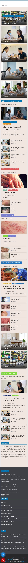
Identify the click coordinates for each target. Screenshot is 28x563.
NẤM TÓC (13, 209)
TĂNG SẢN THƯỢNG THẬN (7, 17)
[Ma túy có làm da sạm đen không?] (5, 142)
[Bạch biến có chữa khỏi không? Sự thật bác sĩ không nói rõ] (5, 437)
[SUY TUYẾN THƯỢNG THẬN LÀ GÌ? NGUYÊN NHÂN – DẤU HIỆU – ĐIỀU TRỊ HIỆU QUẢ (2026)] (14, 12)
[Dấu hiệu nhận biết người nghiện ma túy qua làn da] (14, 113)
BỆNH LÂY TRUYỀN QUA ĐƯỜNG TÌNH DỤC (10, 519)
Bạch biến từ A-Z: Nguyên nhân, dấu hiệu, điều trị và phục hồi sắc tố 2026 (13, 75)
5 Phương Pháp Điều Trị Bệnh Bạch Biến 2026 (13, 39)
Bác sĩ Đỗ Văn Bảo (12, 23)
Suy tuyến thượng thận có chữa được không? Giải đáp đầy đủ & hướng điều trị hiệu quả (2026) (13, 363)
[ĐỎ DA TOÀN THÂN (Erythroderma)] (5, 321)
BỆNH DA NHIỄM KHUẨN (6, 508)
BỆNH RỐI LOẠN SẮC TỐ (7, 395)
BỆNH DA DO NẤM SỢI (16, 202)
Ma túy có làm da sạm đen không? (16, 141)
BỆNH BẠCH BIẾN (15, 395)
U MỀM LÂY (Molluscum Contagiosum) (16, 255)
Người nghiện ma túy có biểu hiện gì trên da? (17, 148)
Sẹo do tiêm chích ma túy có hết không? (18, 155)
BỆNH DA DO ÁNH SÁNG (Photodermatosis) (16, 298)
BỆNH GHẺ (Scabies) (10, 192)
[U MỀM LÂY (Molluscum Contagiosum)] (5, 256)
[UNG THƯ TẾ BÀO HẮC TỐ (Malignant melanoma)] (5, 314)
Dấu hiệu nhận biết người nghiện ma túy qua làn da (12, 128)
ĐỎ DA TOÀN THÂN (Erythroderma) (15, 319)
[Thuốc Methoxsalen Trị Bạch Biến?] (14, 53)
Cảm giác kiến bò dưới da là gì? (18, 162)
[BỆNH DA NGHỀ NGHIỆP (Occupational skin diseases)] (14, 274)
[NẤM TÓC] (5, 210)
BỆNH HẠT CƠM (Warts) (16, 248)
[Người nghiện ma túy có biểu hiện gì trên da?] (5, 149)
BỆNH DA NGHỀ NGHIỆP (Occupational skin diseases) (13, 287)
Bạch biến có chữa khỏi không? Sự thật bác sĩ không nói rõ (18, 436)
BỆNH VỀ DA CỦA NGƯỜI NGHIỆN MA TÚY (9, 121)
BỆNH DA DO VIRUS (5, 505)
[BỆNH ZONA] (14, 227)
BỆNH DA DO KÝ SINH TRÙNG (13, 189)
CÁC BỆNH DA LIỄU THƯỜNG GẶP (18, 283)
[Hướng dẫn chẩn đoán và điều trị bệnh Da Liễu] (3, 5)
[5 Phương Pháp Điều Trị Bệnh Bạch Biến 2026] (14, 34)
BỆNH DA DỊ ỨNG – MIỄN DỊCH (8, 521)
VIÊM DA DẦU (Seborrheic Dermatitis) (16, 326)
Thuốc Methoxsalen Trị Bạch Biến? (10, 58)
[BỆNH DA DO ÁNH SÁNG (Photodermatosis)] (5, 300)
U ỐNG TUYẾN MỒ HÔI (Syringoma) (16, 305)
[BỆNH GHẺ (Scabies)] (14, 181)
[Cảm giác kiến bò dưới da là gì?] (5, 163)
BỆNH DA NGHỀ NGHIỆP (7, 283)
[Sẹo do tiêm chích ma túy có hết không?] (5, 156)
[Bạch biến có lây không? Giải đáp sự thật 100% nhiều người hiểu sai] (14, 89)
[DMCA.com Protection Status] (5, 494)
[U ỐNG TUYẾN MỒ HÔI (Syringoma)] (5, 307)
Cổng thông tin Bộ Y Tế (6, 524)
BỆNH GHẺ (5, 189)
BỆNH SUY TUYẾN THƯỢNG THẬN (18, 17)
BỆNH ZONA (7, 239)
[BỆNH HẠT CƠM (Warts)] (5, 249)
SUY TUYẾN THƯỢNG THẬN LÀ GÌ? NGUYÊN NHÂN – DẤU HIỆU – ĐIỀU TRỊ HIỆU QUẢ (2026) (13, 20)
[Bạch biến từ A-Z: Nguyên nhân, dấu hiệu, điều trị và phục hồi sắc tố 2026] (14, 71)
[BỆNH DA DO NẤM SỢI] (5, 203)
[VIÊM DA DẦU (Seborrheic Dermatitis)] (5, 328)
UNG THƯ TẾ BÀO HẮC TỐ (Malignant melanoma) (16, 312)
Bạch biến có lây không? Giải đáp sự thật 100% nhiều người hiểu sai (13, 93)
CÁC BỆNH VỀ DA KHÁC (6, 124)
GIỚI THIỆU (3, 502)
